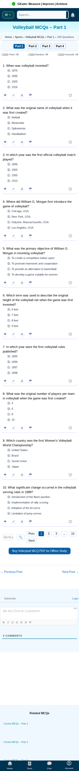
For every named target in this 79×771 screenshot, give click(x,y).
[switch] (70, 95)
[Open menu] (8, 14)
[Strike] (17, 622)
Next (31, 540)
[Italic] (8, 622)
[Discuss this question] (30, 95)
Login (74, 598)
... (64, 533)
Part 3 (46, 46)
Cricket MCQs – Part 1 (16, 723)
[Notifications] (73, 15)
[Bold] (3, 622)
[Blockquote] (30, 622)
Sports (18, 36)
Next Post (70, 571)
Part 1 (50, 36)
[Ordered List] (21, 622)
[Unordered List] (25, 622)
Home (8, 36)
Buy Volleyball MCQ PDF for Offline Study (39, 550)
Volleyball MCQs (34, 36)
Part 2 (33, 46)
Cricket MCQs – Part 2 (16, 742)
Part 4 (60, 46)
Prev (31, 533)
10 (72, 533)
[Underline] (12, 622)
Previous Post (11, 571)
